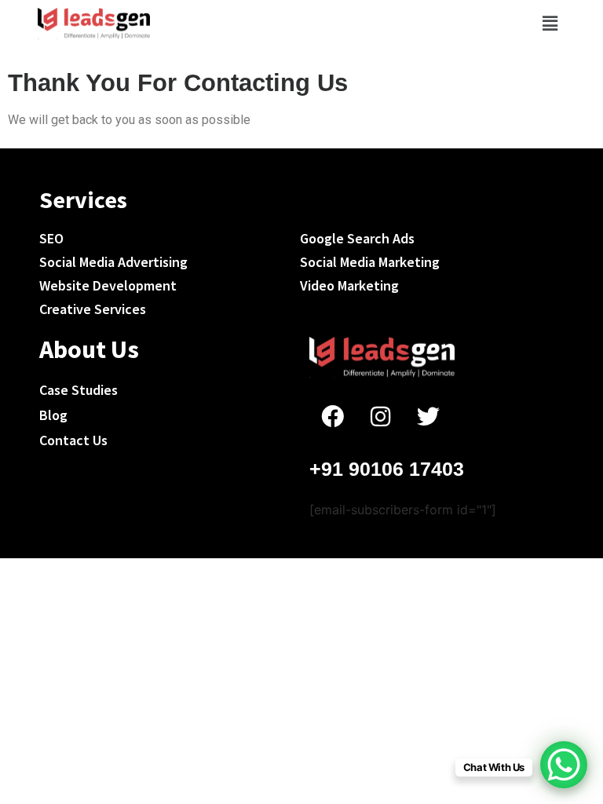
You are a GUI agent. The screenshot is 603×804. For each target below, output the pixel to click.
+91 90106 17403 (386, 469)
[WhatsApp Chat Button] (563, 764)
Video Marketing (349, 285)
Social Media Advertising (113, 262)
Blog (53, 415)
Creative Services (92, 309)
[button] (549, 23)
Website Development (108, 285)
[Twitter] (428, 416)
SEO (51, 238)
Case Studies (78, 390)
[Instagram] (380, 416)
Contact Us (73, 440)
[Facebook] (332, 416)
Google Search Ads (357, 238)
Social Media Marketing (370, 262)
